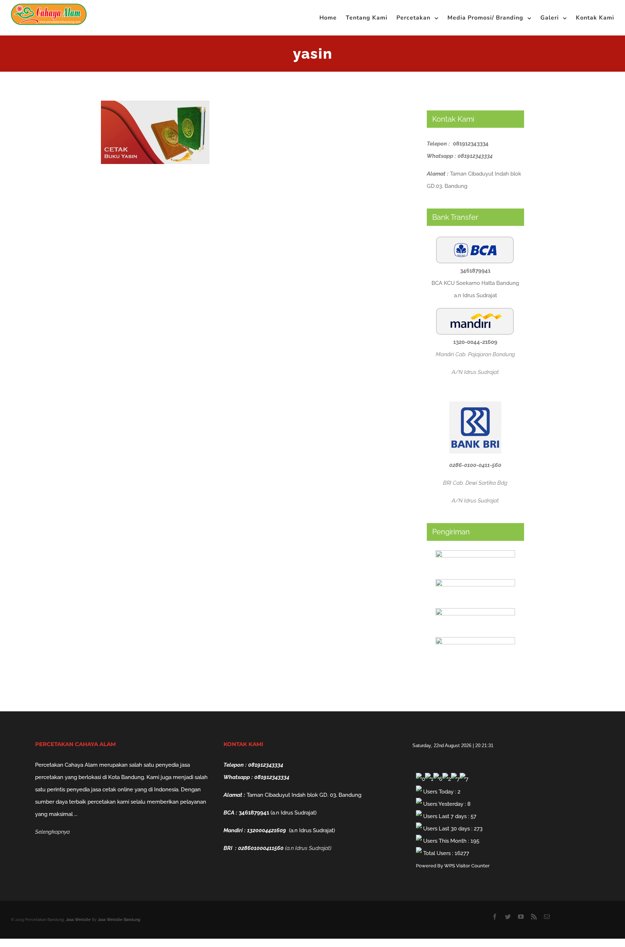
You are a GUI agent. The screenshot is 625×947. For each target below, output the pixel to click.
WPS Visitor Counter (467, 865)
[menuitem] (332, 17)
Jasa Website (78, 919)
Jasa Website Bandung (119, 919)
